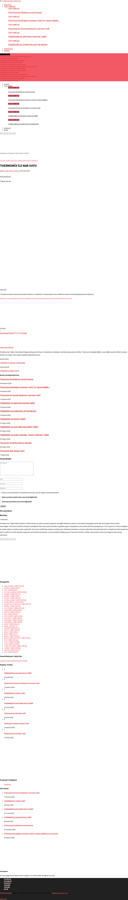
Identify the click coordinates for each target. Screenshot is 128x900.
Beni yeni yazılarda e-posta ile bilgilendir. (17, 502)
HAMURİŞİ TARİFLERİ (13, 610)
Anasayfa (7, 5)
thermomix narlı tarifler (51, 298)
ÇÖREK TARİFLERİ (12, 596)
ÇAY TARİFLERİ (10, 590)
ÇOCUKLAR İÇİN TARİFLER (15, 592)
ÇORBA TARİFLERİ (12, 594)
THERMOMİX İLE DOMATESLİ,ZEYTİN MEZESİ (27, 45)
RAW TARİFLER (10, 634)
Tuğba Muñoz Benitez (12, 171)
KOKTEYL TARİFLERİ (13, 618)
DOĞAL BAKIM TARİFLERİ (15, 600)
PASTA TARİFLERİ (12, 630)
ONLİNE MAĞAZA (12, 628)
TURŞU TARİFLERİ (12, 648)
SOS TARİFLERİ (11, 640)
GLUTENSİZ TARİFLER (14, 608)
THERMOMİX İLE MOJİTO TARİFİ (9, 72)
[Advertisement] (60, 313)
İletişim (7, 51)
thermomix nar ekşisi (7, 298)
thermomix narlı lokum (35, 298)
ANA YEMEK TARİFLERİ (14, 586)
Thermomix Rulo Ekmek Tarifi (9, 80)
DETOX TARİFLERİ (12, 598)
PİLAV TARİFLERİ (11, 632)
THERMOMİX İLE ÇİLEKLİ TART (9, 58)
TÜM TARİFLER (9, 6)
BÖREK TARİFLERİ (12, 588)
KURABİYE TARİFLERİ (13, 620)
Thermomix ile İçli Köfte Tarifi (15, 733)
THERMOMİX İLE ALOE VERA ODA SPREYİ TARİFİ (14, 74)
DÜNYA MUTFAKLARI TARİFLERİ (17, 604)
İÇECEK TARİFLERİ (6, 160)
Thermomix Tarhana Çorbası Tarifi (16, 723)
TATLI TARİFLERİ (11, 642)
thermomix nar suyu (21, 298)
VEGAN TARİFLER (31, 160)
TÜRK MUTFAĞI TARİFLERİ (15, 646)
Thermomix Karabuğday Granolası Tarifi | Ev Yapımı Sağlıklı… (34, 20)
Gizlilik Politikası (6, 893)
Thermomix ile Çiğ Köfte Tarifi (15, 713)
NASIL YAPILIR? (11, 626)
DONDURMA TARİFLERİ (14, 602)
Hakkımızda (8, 49)
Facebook (7, 784)
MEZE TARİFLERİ (11, 624)
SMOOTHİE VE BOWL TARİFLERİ (17, 638)
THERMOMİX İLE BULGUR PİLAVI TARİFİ (11, 62)
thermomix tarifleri (65, 298)
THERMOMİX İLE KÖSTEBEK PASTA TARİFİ (12, 60)
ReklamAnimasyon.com (60, 893)
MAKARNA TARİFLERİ (13, 622)
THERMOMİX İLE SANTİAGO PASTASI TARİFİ (27, 37)
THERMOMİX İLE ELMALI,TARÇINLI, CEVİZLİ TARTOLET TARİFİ (18, 76)
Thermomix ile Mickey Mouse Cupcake (12, 78)
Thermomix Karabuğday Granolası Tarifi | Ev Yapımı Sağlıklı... (19, 66)
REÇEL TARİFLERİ (12, 636)
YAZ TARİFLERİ (11, 652)
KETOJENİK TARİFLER (13, 616)
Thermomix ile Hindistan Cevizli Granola (25, 12)
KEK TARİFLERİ (11, 614)
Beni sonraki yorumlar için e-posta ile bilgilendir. (19, 497)
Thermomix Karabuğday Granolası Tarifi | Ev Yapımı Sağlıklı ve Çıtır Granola (31, 834)
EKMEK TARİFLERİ (12, 606)
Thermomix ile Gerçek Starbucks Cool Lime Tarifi (28, 29)
